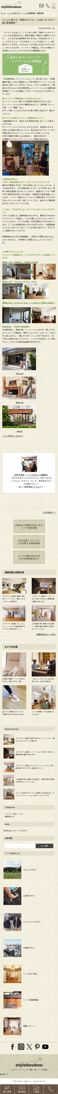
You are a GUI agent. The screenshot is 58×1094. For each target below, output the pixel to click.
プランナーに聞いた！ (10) (14, 814)
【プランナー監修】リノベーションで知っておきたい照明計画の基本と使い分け (43, 598)
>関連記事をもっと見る (46, 634)
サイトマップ (39, 1081)
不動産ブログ (28, 947)
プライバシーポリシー (22, 1081)
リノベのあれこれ (13, 13)
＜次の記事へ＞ (49, 512)
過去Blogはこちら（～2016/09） (16, 830)
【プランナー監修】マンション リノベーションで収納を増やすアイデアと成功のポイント (13, 626)
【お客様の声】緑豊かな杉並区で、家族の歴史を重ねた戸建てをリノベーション (43, 626)
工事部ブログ (28, 895)
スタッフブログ (28, 869)
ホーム (3, 13)
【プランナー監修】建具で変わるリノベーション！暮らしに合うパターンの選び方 (13, 598)
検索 (46, 845)
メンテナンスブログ (30, 921)
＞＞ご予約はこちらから (12, 436)
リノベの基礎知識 (28, 13)
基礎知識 (40, 13)
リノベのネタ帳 (28, 973)
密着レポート (28, 1026)
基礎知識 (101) (10, 816)
